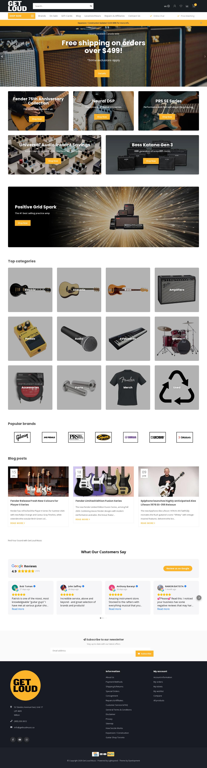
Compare (158, 695)
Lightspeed (113, 760)
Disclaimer (110, 714)
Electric (11, 269)
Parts (59, 366)
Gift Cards (66, 15)
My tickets (158, 686)
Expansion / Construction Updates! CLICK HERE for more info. (103, 23)
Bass (108, 269)
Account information (163, 677)
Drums (158, 318)
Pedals (11, 318)
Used (157, 366)
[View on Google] (15, 588)
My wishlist (159, 691)
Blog (78, 15)
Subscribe (146, 653)
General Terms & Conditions (119, 709)
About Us (110, 677)
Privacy (109, 719)
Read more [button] (18, 609)
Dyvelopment (134, 760)
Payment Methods (114, 681)
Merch (109, 366)
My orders (158, 681)
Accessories (13, 366)
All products (159, 700)
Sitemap (109, 723)
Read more (17, 523)
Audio (59, 318)
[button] (2, 56)
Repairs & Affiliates (115, 15)
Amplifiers (159, 269)
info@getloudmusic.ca (24, 727)
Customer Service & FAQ (117, 705)
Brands (42, 15)
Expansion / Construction (117, 732)
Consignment (112, 695)
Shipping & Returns (114, 686)
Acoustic (61, 269)
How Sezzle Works (114, 728)
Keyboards (111, 318)
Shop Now (102, 69)
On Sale (54, 15)
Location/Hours (93, 15)
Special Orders (112, 691)
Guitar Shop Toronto (115, 737)
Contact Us (134, 15)
